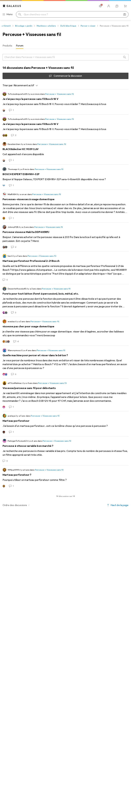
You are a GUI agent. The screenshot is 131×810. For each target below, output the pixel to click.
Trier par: (8, 85)
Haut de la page (119, 505)
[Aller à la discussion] (65, 101)
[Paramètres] (100, 6)
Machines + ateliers (46, 26)
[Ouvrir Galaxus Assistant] (116, 6)
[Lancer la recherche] (20, 14)
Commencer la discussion (68, 75)
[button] (29, 505)
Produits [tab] (7, 45)
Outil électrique (68, 26)
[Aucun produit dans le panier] (125, 6)
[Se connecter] (108, 6)
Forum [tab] (19, 45)
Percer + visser (88, 26)
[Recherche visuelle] (124, 14)
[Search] (124, 57)
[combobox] (25, 85)
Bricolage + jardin (23, 26)
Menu (9, 14)
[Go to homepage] (12, 5)
